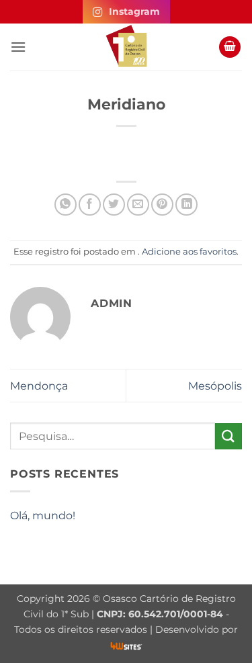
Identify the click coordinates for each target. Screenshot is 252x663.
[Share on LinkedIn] (186, 204)
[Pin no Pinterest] (162, 204)
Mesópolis (215, 386)
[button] (18, 46)
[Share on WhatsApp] (65, 204)
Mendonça (39, 386)
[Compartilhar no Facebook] (90, 204)
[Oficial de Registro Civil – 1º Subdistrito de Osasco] (126, 47)
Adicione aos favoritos (189, 252)
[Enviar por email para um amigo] (138, 204)
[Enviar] (228, 436)
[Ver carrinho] (230, 47)
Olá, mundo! (42, 515)
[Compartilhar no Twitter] (114, 204)
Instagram (134, 11)
